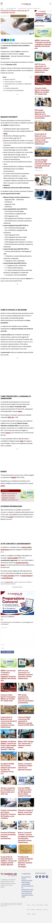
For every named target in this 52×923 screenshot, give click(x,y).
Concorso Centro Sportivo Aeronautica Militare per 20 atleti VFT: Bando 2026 (8, 698)
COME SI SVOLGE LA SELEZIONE (12, 81)
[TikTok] (43, 876)
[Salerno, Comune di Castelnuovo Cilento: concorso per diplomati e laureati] (26, 756)
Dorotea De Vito (9, 582)
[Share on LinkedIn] (8, 40)
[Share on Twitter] (5, 40)
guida (21, 441)
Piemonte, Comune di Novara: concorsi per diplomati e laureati (25, 812)
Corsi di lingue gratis (26, 891)
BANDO (6, 86)
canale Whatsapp (7, 578)
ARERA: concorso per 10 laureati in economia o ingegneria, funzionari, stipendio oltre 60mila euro (8, 675)
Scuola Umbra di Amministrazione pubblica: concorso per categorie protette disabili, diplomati (9, 861)
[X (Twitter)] (40, 876)
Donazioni (33, 914)
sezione (10, 517)
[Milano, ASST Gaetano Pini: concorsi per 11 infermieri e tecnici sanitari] (26, 734)
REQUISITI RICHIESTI (9, 79)
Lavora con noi (45, 909)
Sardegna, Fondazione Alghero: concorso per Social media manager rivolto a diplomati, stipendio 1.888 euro (8, 745)
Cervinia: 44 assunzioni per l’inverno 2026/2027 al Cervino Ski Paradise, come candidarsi (9, 814)
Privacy (28, 909)
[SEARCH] (50, 3)
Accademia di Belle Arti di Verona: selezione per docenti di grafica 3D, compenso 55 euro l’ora (8, 769)
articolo (7, 433)
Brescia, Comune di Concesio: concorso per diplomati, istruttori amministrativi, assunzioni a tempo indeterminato (26, 837)
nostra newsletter (8, 575)
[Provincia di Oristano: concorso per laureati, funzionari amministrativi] (9, 825)
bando (5, 133)
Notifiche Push (38, 909)
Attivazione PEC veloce (27, 889)
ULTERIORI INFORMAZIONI (11, 88)
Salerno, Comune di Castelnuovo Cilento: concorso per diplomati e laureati (25, 767)
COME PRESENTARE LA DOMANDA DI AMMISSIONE (18, 84)
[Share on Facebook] (2, 40)
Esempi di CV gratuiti (26, 880)
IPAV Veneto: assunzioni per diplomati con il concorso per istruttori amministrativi (25, 699)
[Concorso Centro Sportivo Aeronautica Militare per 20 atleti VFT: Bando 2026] (9, 687)
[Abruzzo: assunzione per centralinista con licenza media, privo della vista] (9, 780)
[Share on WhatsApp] (11, 40)
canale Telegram (26, 575)
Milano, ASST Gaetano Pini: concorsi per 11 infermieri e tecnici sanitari (26, 744)
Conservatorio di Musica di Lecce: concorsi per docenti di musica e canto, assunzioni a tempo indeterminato (9, 722)
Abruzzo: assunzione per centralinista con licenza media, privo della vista (8, 791)
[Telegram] (47, 876)
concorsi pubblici (12, 558)
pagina (20, 411)
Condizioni (29, 914)
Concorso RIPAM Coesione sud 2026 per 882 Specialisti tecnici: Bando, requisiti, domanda (24, 792)
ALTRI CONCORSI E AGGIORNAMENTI (14, 90)
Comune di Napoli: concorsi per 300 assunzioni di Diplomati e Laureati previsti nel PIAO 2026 (25, 721)
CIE (12, 417)
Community (33, 909)
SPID (9, 417)
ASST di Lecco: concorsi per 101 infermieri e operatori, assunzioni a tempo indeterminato (25, 674)
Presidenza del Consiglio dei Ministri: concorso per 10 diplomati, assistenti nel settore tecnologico (25, 862)
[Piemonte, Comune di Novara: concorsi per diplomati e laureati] (26, 803)
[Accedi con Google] (28, 16)
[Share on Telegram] (13, 40)
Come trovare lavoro (26, 893)
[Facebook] (36, 876)
